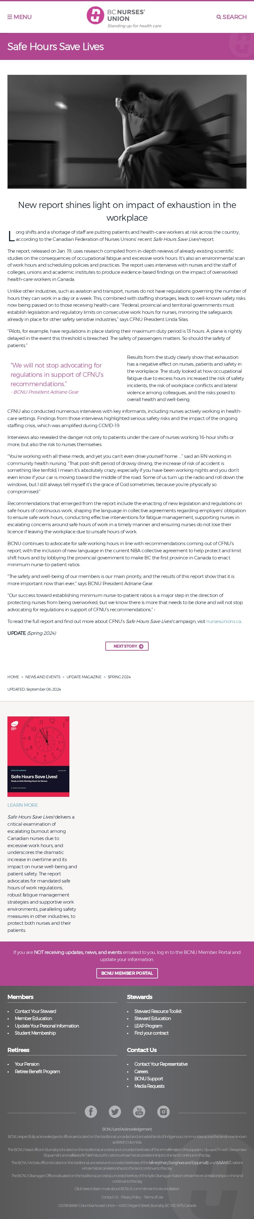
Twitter (115, 1111)
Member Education (33, 1018)
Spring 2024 (119, 677)
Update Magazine (84, 677)
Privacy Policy (131, 1197)
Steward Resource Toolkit (158, 1011)
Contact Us (109, 1197)
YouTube (163, 1111)
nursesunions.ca (223, 621)
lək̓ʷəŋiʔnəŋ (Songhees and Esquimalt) (178, 1162)
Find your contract (151, 1033)
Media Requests (149, 1086)
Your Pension (27, 1064)
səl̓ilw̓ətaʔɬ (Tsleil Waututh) (88, 1155)
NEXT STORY (125, 646)
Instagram (139, 1111)
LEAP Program (148, 1026)
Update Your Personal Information (47, 1026)
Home (13, 677)
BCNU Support (148, 1078)
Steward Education (152, 1018)
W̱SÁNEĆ (223, 1162)
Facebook (91, 1111)
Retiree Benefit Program (37, 1071)
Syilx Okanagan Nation (165, 1175)
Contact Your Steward (35, 1011)
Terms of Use (153, 1197)
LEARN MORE (22, 805)
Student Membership (35, 1033)
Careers (141, 1071)
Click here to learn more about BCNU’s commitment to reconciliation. (127, 1188)
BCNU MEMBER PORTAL (127, 973)
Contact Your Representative (160, 1064)
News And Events (42, 677)
